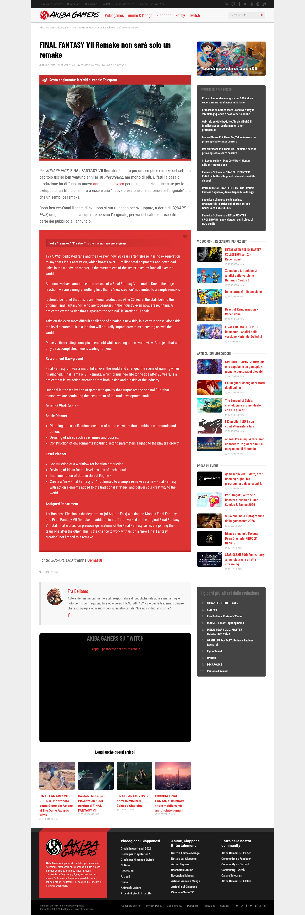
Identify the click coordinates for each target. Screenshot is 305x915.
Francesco (208, 110)
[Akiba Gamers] (70, 18)
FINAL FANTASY (51, 572)
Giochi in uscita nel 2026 (152, 4)
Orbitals (211, 658)
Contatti (106, 4)
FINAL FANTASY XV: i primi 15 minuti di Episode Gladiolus (132, 800)
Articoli (125, 876)
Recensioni (127, 871)
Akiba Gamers (46, 27)
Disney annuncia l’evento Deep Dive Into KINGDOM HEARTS (242, 538)
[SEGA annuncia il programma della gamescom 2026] (209, 526)
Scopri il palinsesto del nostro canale (115, 649)
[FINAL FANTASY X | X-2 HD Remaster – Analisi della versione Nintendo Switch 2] (209, 337)
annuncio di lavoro (108, 183)
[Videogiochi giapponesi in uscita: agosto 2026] (231, 74)
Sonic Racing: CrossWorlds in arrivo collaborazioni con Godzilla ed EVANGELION (226, 204)
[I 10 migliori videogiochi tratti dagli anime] (209, 393)
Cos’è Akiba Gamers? (50, 4)
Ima (204, 137)
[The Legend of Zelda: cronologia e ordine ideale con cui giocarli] (209, 411)
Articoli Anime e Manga (185, 881)
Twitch (194, 15)
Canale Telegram (231, 875)
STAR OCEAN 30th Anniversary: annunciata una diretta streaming (245, 559)
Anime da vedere (124, 4)
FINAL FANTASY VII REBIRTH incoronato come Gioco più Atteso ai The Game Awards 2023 (56, 805)
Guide (124, 882)
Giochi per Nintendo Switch (137, 860)
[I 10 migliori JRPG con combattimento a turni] (209, 432)
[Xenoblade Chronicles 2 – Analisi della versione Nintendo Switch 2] (209, 281)
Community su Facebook (236, 859)
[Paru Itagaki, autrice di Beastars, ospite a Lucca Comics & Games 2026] (209, 505)
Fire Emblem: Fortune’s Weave (224, 616)
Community (74, 4)
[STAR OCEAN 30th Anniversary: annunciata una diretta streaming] (209, 565)
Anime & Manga (140, 15)
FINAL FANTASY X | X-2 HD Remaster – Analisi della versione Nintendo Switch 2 (243, 331)
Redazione (91, 4)
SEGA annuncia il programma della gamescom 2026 (244, 518)
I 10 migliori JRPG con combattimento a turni (240, 423)
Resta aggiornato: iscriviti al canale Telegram (83, 79)
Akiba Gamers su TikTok (236, 881)
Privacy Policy (154, 905)
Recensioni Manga (182, 875)
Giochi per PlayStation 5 (136, 854)
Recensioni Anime (182, 870)
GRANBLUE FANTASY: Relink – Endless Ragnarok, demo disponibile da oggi (228, 176)
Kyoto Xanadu (215, 651)
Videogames (114, 15)
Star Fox (212, 609)
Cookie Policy (174, 905)
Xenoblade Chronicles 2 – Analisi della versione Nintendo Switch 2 (242, 275)
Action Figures (180, 864)
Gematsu (94, 560)
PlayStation (121, 65)
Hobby (180, 15)
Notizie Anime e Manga (185, 853)
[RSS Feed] (226, 4)
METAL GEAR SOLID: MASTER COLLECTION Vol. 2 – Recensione (243, 254)
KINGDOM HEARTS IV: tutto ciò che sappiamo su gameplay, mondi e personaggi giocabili (245, 366)
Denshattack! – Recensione (243, 291)
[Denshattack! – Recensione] (209, 302)
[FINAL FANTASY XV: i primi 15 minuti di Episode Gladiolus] (134, 788)
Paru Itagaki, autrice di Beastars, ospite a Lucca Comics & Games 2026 (241, 500)
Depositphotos (76, 905)
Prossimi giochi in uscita (136, 893)
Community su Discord (235, 864)
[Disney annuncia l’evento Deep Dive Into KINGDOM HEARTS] (209, 544)
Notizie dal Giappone (183, 859)
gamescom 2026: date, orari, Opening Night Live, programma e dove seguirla (244, 479)
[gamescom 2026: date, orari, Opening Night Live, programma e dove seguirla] (209, 484)
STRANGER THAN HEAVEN (222, 603)
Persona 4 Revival (217, 671)
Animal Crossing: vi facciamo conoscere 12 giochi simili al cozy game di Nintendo (244, 444)
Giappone (163, 15)
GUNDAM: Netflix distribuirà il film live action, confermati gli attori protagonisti (227, 125)
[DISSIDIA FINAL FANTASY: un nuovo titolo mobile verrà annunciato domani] (173, 788)
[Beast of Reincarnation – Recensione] (209, 319)
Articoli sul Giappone (184, 887)
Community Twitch (233, 870)
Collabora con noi (131, 905)
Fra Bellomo (48, 65)
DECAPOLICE (214, 664)
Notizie (76, 27)
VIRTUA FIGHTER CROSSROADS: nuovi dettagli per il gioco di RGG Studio (227, 219)
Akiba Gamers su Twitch (236, 853)
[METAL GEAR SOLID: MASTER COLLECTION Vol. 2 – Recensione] (209, 260)
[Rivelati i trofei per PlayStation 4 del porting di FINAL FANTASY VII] (96, 788)
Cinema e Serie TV (182, 892)
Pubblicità (193, 905)
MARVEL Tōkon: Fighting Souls (225, 623)
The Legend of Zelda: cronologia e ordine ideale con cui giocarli (243, 405)
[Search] (262, 15)
